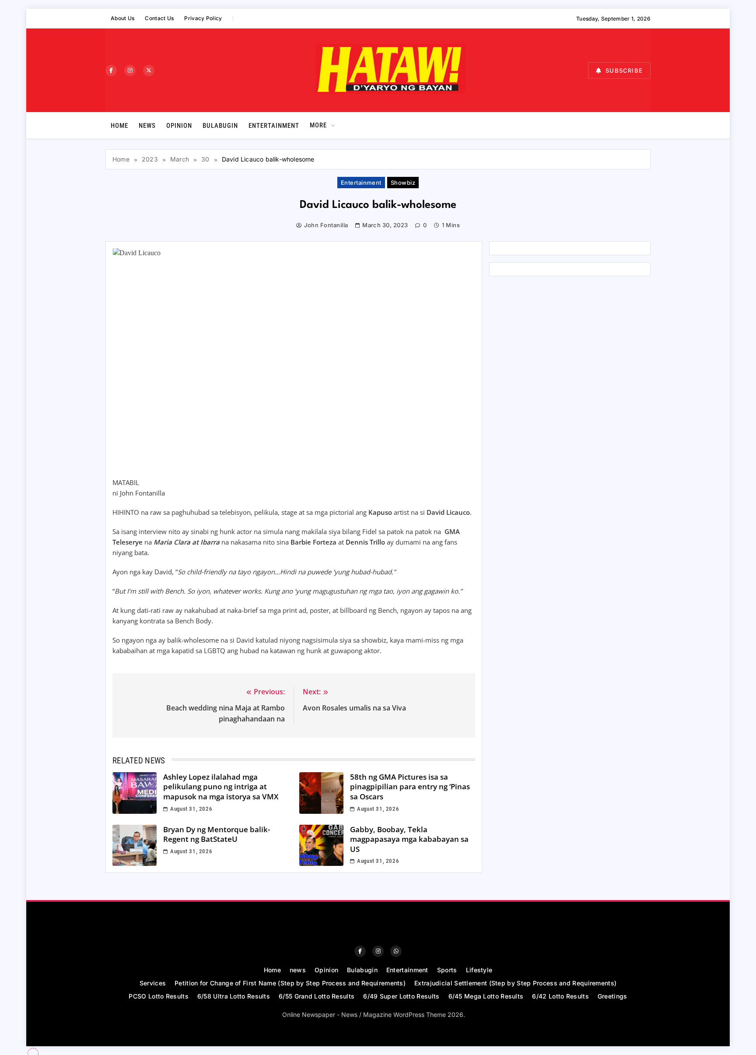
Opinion (179, 126)
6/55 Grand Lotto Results (316, 996)
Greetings (612, 996)
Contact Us (159, 18)
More (318, 125)
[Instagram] (130, 70)
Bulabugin (220, 126)
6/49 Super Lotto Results (401, 996)
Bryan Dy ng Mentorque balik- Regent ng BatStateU (216, 834)
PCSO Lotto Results (158, 996)
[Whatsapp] (396, 951)
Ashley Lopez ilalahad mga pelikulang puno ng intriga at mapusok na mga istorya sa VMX (221, 787)
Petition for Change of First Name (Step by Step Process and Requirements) (290, 983)
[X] (148, 70)
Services (153, 983)
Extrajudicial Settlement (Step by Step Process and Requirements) (515, 983)
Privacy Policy (203, 18)
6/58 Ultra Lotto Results (233, 996)
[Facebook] (111, 70)
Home (119, 126)
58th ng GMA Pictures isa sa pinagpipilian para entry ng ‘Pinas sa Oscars (410, 787)
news (147, 126)
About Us (122, 18)
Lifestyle (479, 970)
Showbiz (403, 182)
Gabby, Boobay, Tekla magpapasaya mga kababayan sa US (409, 839)
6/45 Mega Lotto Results (486, 996)
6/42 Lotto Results (560, 996)
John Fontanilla (326, 225)
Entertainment (273, 126)
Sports (447, 970)
